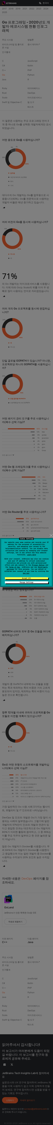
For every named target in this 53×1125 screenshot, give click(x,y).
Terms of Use (14, 567)
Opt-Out (26, 573)
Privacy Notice (38, 565)
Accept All (26, 578)
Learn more (31, 555)
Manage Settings (26, 582)
